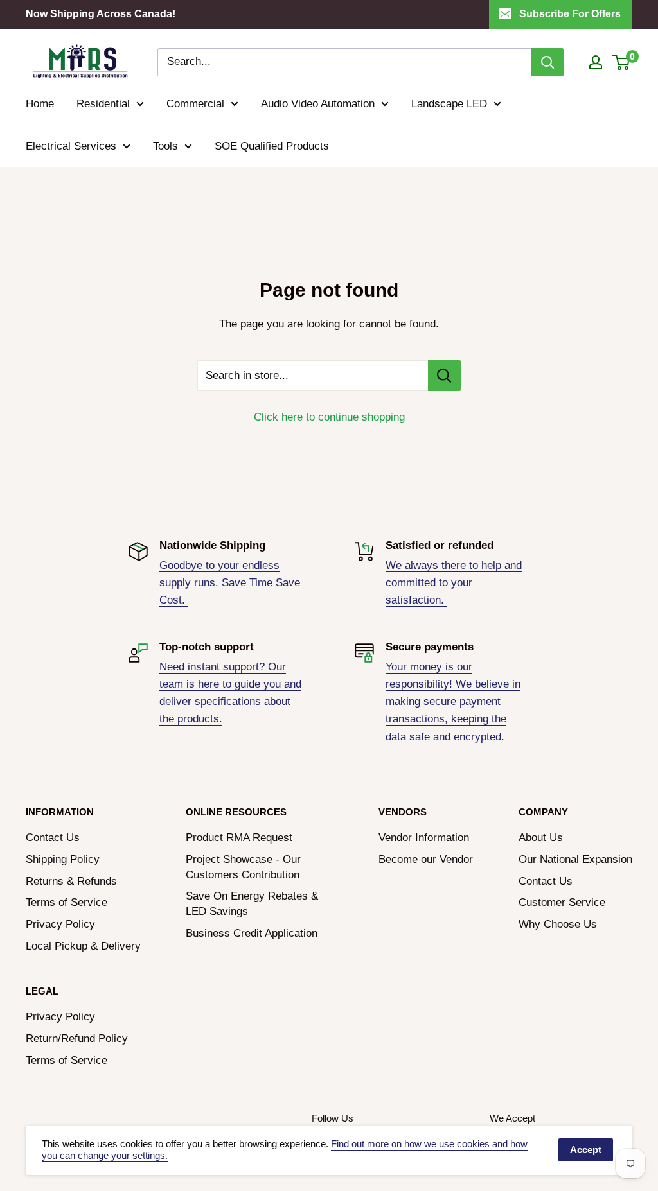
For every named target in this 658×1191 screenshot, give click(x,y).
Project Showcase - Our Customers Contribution (243, 867)
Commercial (195, 104)
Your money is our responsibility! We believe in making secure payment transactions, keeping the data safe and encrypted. (453, 702)
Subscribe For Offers (570, 13)
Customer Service (562, 902)
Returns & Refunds (71, 881)
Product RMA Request (239, 837)
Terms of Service (66, 902)
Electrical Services (71, 146)
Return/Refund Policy (77, 1038)
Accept (585, 1149)
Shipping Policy (63, 859)
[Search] (547, 62)
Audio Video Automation (318, 104)
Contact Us (53, 837)
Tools (165, 146)
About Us (541, 837)
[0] (622, 62)
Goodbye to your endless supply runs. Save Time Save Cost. (229, 582)
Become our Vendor (425, 859)
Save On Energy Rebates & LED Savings (252, 903)
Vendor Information (423, 837)
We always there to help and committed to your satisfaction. (454, 582)
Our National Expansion (575, 859)
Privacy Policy (60, 924)
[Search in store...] (444, 375)
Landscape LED (449, 104)
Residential (103, 104)
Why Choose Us (558, 924)
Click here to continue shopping (329, 417)
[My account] (595, 62)
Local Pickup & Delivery (83, 946)
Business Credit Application (251, 933)
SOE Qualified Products (272, 146)
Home (40, 104)
